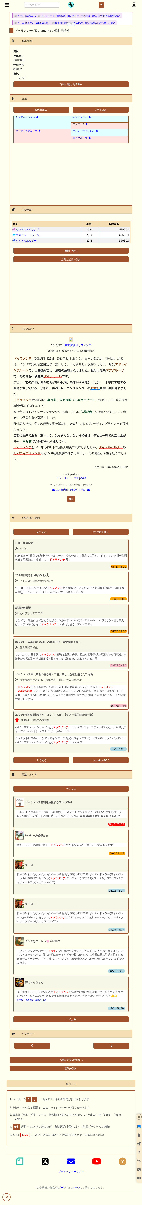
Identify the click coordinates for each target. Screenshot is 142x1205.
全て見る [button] (41, 532)
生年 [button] (88, 224)
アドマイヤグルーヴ (26, 130)
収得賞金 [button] (114, 224)
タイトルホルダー (26, 240)
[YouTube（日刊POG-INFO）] (96, 1161)
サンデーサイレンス (83, 130)
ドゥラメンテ (83, 345)
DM (62, 1187)
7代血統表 (101, 109)
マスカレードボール (27, 235)
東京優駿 (70, 345)
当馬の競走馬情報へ (71, 84)
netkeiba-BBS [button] (100, 532)
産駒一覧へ (71, 250)
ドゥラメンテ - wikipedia (71, 478)
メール (76, 1187)
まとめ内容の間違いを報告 (71, 489)
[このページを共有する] (6, 1197)
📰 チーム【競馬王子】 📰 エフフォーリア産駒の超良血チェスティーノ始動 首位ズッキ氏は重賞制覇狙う (67, 15)
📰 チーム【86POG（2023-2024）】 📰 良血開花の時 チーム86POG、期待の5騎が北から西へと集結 (64, 23)
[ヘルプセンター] (122, 1161)
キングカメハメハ (25, 117)
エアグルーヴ (80, 137)
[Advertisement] (71, 172)
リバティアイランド (27, 229)
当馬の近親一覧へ (71, 259)
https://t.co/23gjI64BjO (31, 999)
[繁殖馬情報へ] (37, 117)
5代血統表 (41, 109)
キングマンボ (80, 117)
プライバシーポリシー (71, 1171)
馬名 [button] (15, 224)
